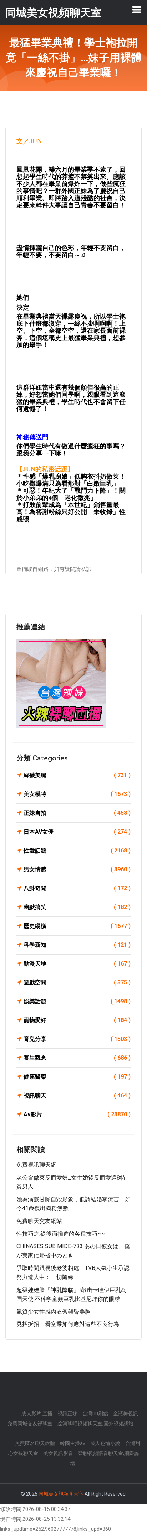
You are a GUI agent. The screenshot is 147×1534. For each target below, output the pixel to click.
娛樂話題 (77, 1001)
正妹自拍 (77, 812)
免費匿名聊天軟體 (35, 1443)
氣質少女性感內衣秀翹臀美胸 (53, 1311)
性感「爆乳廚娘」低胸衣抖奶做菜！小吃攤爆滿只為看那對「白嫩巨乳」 (71, 480)
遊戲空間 (77, 982)
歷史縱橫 (77, 926)
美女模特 (77, 794)
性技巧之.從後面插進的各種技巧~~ (60, 1233)
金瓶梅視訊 (125, 1413)
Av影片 (77, 1114)
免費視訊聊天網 (36, 1164)
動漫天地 (77, 963)
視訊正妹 (67, 1413)
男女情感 (77, 869)
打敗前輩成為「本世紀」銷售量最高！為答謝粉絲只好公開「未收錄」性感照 (71, 512)
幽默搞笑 (77, 907)
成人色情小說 (105, 1443)
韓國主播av (72, 1443)
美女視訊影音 (58, 1453)
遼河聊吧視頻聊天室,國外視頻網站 (95, 1423)
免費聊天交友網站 (39, 1221)
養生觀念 (77, 1057)
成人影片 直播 (36, 1413)
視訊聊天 (77, 1095)
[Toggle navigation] (137, 10)
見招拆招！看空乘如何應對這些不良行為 (67, 1324)
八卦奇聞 (77, 888)
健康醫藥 (77, 1076)
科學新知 (77, 944)
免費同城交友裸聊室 (29, 1423)
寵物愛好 (77, 1020)
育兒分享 (77, 1039)
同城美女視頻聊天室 (61, 1494)
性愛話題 (77, 850)
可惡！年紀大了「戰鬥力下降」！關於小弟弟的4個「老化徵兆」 (71, 494)
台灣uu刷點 (95, 1413)
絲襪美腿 (77, 775)
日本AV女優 (77, 831)
